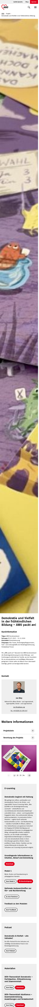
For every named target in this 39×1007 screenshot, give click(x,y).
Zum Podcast (10, 951)
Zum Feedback (11, 910)
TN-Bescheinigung (25, 881)
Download (9, 864)
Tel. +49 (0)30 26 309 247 (19, 710)
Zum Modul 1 (10, 881)
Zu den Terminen (12, 896)
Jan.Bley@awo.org (19, 707)
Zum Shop (9, 987)
